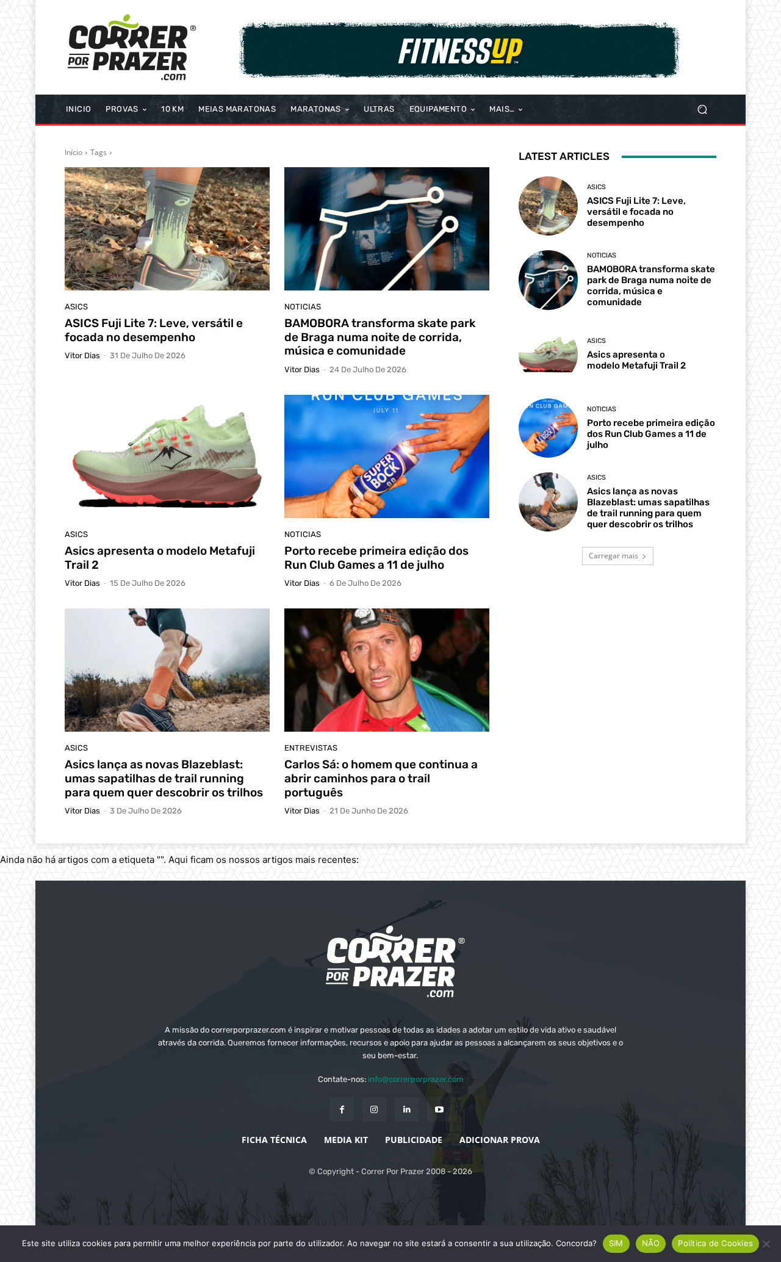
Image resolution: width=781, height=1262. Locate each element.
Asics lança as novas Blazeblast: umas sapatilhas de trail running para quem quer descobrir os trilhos (164, 778)
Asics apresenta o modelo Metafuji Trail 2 (160, 558)
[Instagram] (374, 1109)
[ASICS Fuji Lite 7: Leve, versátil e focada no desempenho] (167, 228)
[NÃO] (766, 1244)
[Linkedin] (407, 1109)
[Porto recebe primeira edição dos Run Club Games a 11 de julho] (386, 456)
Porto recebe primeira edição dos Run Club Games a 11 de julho (376, 558)
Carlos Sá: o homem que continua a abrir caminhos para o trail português (381, 778)
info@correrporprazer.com (416, 1079)
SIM (616, 1243)
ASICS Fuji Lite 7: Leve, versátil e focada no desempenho (154, 330)
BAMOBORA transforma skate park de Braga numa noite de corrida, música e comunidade (379, 337)
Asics (76, 307)
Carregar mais (613, 555)
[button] (702, 109)
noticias (302, 307)
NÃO (651, 1243)
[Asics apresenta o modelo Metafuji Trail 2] (167, 456)
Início (73, 152)
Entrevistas (310, 748)
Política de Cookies (715, 1243)
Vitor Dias (82, 355)
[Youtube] (439, 1109)
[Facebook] (342, 1109)
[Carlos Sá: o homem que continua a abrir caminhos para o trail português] (386, 670)
